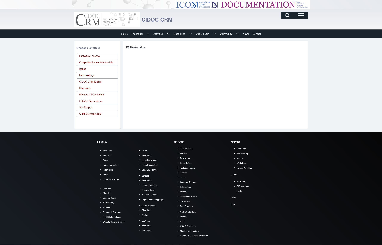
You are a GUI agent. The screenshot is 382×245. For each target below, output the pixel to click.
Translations (185, 201)
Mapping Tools (148, 189)
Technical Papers (187, 167)
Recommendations (111, 164)
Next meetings (86, 75)
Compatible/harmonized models (96, 62)
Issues (82, 68)
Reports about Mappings (152, 199)
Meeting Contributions (189, 230)
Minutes (183, 216)
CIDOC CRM (156, 19)
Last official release (89, 56)
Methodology (108, 202)
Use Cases (146, 230)
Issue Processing (149, 164)
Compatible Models (188, 196)
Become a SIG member (91, 94)
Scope (105, 160)
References (108, 169)
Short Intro (107, 155)
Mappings (184, 191)
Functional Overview (112, 212)
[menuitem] (125, 34)
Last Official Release (112, 217)
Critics (105, 174)
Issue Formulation (149, 160)
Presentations (186, 163)
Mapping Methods (149, 185)
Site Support (85, 107)
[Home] (107, 19)
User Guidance (109, 197)
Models (145, 214)
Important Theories (111, 179)
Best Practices (186, 206)
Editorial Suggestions (90, 101)
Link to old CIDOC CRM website (194, 235)
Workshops (242, 163)
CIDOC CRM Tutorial (90, 81)
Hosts (239, 191)
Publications (185, 186)
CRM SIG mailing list (90, 113)
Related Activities (244, 167)
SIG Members (243, 186)
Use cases (84, 88)
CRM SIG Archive (149, 169)
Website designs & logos (113, 221)
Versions (184, 153)
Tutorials (106, 207)
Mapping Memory (149, 194)
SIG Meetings (243, 153)
